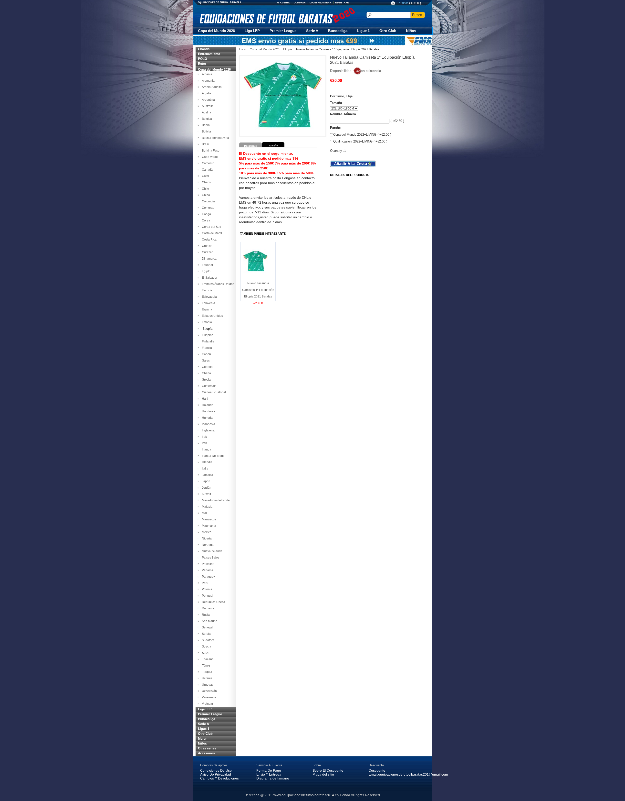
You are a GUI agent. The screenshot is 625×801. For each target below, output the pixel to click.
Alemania (207, 80)
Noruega (207, 545)
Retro (202, 64)
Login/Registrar (320, 2)
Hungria (206, 417)
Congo (205, 214)
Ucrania (206, 678)
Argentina (207, 99)
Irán (203, 443)
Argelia (205, 93)
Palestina (207, 564)
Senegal (206, 627)
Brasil (204, 144)
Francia (206, 348)
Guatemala (208, 386)
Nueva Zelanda (211, 551)
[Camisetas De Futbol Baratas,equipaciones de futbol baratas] (277, 15)
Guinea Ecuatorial (213, 392)
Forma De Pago (268, 770)
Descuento (377, 770)
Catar (204, 176)
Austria (205, 112)
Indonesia (207, 424)
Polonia (206, 589)
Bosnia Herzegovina (214, 138)
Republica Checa (212, 602)
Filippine (206, 335)
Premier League (283, 31)
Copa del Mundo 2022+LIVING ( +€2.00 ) (362, 134)
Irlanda (205, 449)
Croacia (206, 246)
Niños (411, 31)
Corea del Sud (210, 227)
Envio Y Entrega (268, 774)
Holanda (206, 405)
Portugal (206, 595)
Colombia (207, 201)
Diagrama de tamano (272, 778)
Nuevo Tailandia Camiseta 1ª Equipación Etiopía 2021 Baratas (258, 290)
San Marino (208, 621)
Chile (204, 188)
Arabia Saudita (211, 87)
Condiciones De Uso (216, 770)
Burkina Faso (209, 150)
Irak (203, 437)
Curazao (206, 252)
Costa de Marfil (211, 233)
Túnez (205, 665)
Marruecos (208, 519)
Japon (205, 481)
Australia (207, 106)
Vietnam (206, 703)
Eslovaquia (208, 296)
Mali (204, 513)
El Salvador (208, 277)
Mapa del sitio (323, 774)
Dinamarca (208, 258)
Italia (204, 468)
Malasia (206, 506)
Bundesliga (337, 31)
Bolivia (205, 131)
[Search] (417, 15)
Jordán (205, 487)
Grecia (205, 379)
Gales (205, 360)
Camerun (207, 163)
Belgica (206, 119)
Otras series (207, 748)
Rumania (207, 608)
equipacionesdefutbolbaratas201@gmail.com (413, 774)
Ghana (205, 373)
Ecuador (206, 265)
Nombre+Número (343, 114)
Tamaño (336, 103)
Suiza (204, 653)
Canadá (206, 169)
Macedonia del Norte (215, 500)
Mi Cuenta (283, 2)
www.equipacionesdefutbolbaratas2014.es (306, 795)
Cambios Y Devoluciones (219, 778)
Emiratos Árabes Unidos (217, 284)
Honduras (207, 411)
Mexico (205, 532)
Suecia (205, 646)
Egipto (205, 271)
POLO (202, 59)
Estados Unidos (211, 316)
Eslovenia (207, 303)
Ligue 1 (363, 31)
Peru (204, 583)
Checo (205, 182)
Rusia (205, 614)
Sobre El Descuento (327, 770)
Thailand (207, 659)
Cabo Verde (209, 157)
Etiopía (287, 49)
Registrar (342, 2)
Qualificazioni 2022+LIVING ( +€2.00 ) (360, 141)
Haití (204, 398)
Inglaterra (207, 430)
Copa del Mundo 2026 (216, 31)
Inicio (242, 49)
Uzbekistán (208, 691)
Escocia (206, 290)
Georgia (206, 367)
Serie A (312, 31)
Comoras (207, 207)
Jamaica (206, 475)
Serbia (205, 634)
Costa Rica (208, 239)
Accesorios (206, 753)
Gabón (205, 354)
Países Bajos (209, 557)
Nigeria (206, 538)
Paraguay (207, 576)
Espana (206, 309)
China (205, 195)
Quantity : (337, 151)
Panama (206, 570)
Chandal (204, 49)
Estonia (206, 322)
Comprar (300, 2)
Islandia (206, 462)
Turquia (206, 672)
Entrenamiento (209, 54)
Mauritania (208, 525)
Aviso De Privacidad (215, 774)
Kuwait (205, 494)
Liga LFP (252, 31)
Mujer (202, 738)
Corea (205, 220)
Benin (205, 125)
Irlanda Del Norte (212, 456)
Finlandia (207, 341)
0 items (404, 3)
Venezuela (208, 697)
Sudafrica (207, 640)
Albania (206, 74)
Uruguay (206, 684)
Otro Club (387, 31)
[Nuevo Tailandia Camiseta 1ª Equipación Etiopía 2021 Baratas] (255, 261)
